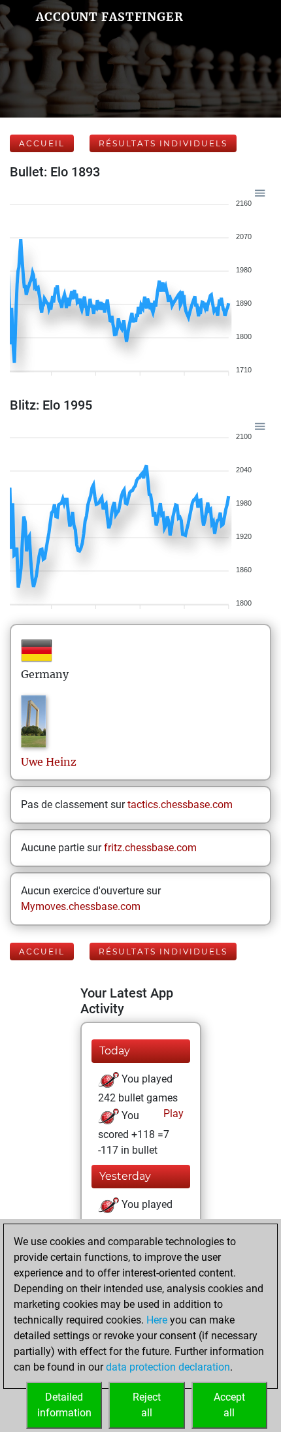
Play (172, 1113)
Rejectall (147, 1405)
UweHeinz (48, 761)
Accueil (42, 143)
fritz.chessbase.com (150, 847)
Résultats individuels (163, 143)
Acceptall (229, 1405)
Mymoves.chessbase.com (80, 906)
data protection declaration (168, 1367)
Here (156, 1320)
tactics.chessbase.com (180, 804)
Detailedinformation (64, 1405)
